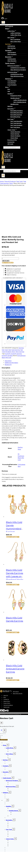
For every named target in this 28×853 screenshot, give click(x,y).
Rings (4, 745)
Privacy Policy (7, 703)
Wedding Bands (13, 810)
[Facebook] (1, 711)
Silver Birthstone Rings (17, 76)
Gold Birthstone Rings (16, 74)
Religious (5, 792)
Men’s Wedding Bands (19, 102)
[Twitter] (6, 711)
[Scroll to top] (1, 730)
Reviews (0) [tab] (8, 364)
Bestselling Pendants (16, 110)
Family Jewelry (7, 778)
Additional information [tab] (11, 362)
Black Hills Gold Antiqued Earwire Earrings (15, 668)
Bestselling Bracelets (16, 112)
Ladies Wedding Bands (20, 100)
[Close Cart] (1, 723)
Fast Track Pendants (16, 125)
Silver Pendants (11, 54)
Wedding (8, 806)
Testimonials (6, 707)
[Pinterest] (8, 711)
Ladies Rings (9, 748)
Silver (13, 351)
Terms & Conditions (8, 705)
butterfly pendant (7, 355)
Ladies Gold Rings (15, 33)
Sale (8, 91)
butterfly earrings (16, 353)
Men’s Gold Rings (15, 39)
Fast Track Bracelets (16, 121)
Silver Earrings (11, 48)
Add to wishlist (8, 262)
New (8, 89)
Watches (10, 106)
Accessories (10, 142)
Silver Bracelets (11, 61)
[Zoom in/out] (0, 733)
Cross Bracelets (11, 80)
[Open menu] (3, 175)
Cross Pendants (12, 85)
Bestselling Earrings (16, 114)
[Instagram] (3, 711)
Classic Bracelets (15, 132)
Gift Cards (10, 144)
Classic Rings (14, 138)
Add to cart (5, 260)
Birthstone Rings (11, 786)
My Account (4, 739)
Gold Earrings (11, 46)
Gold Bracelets (11, 59)
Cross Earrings (11, 82)
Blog (5, 697)
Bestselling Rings (15, 116)
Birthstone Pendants (12, 780)
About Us (6, 695)
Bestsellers (9, 820)
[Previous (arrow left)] (0, 735)
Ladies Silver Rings (15, 35)
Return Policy (7, 701)
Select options (11, 537)
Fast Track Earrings (15, 123)
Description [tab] (8, 361)
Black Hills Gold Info (18, 693)
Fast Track (5, 350)
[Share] (3, 733)
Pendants (6, 766)
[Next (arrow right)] (2, 735)
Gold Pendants (11, 52)
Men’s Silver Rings (15, 41)
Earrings (21, 348)
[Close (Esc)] (5, 733)
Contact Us (6, 699)
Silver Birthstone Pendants (18, 69)
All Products (9, 26)
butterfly (8, 353)
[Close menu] (0, 737)
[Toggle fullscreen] (2, 733)
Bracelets (5, 772)
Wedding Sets (14, 104)
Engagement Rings (15, 95)
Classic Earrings (14, 134)
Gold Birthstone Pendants (17, 67)
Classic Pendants (15, 136)
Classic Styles (10, 839)
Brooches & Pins (12, 140)
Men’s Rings (9, 754)
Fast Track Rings (15, 127)
